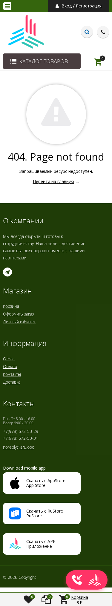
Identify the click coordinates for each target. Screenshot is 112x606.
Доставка (11, 382)
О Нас (9, 359)
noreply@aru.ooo (18, 447)
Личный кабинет (19, 321)
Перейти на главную (53, 181)
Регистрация (89, 6)
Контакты (12, 374)
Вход (67, 6)
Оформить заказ (18, 314)
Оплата (10, 366)
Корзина (11, 306)
